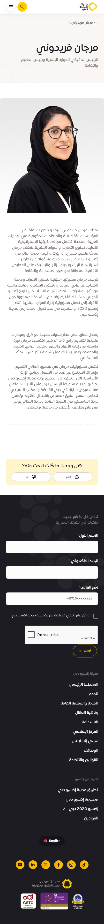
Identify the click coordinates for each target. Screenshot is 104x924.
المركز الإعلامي (85, 731)
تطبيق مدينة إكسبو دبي (78, 790)
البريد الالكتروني (84, 561)
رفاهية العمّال (86, 713)
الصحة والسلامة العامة (79, 703)
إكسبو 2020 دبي (83, 809)
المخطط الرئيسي (83, 684)
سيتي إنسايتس (85, 741)
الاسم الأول (88, 535)
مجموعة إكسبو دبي (82, 799)
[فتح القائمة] (10, 7)
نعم (69, 477)
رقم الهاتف (89, 587)
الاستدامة (90, 722)
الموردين (91, 818)
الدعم (93, 694)
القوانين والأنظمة (83, 760)
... (97, 23)
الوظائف (91, 750)
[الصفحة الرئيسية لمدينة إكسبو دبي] (88, 6)
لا (27, 477)
